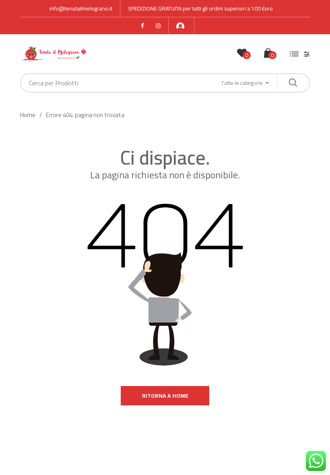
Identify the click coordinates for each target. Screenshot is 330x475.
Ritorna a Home (165, 395)
